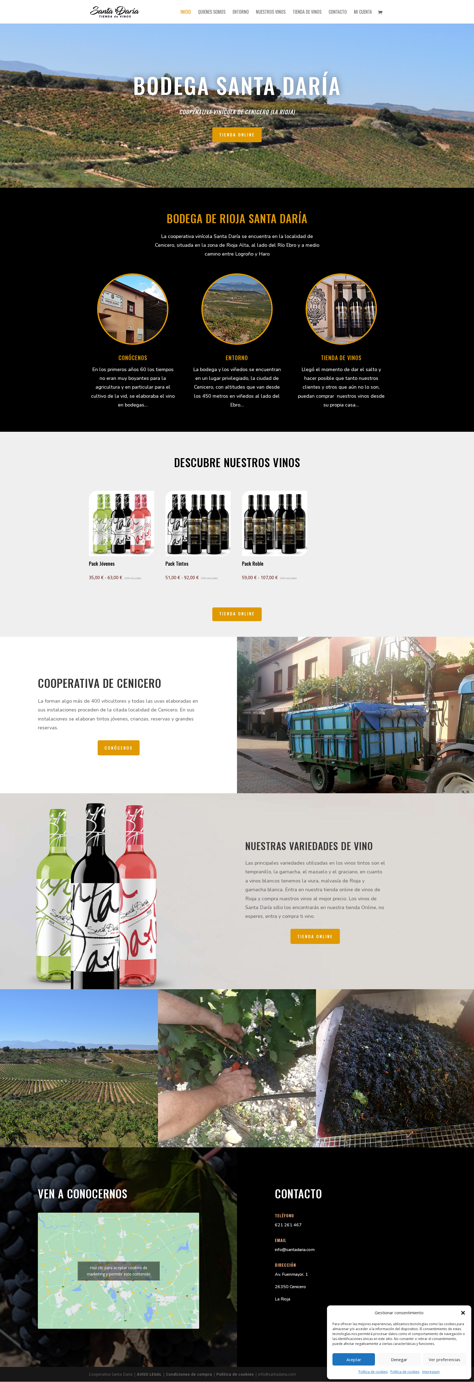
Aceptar (353, 1359)
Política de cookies (373, 1371)
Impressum (431, 1371)
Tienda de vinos (307, 12)
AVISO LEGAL (149, 1374)
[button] (463, 1313)
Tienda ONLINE (237, 134)
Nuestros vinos (271, 12)
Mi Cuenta (363, 12)
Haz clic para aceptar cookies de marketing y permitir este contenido (118, 1271)
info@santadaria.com (295, 1250)
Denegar (399, 1359)
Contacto (338, 12)
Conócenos (119, 748)
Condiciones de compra (189, 1374)
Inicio (185, 12)
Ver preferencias (444, 1359)
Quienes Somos (211, 12)
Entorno (241, 12)
